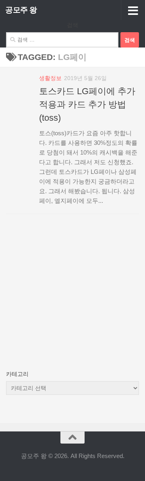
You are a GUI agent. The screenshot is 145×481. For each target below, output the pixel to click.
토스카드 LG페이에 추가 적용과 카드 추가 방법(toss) (87, 104)
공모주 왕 (21, 10)
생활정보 (50, 78)
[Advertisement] (72, 298)
